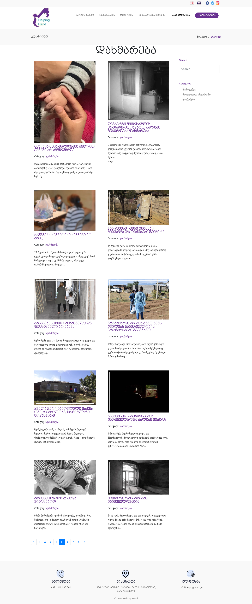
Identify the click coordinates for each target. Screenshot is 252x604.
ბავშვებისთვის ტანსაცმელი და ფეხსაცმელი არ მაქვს (63, 325)
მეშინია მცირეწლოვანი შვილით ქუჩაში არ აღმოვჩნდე (64, 148)
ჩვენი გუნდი (189, 89)
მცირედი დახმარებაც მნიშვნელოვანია (127, 500)
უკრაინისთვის (85, 15)
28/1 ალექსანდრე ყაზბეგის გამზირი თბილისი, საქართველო (126, 589)
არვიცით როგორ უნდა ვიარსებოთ (55, 500)
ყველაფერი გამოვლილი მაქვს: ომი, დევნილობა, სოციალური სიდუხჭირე (63, 412)
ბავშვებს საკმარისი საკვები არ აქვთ (63, 236)
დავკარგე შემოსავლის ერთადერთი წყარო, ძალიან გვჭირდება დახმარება (134, 127)
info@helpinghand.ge (191, 587)
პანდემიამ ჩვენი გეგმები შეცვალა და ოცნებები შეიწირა (136, 230)
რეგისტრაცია (206, 15)
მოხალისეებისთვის (152, 15)
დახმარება (52, 156)
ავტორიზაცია (181, 15)
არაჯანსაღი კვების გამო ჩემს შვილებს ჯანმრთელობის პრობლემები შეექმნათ (135, 327)
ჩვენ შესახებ (107, 15)
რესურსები (127, 15)
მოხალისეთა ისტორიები (197, 94)
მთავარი (202, 37)
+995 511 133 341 (61, 587)
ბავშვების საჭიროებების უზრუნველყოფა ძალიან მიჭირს (137, 418)
